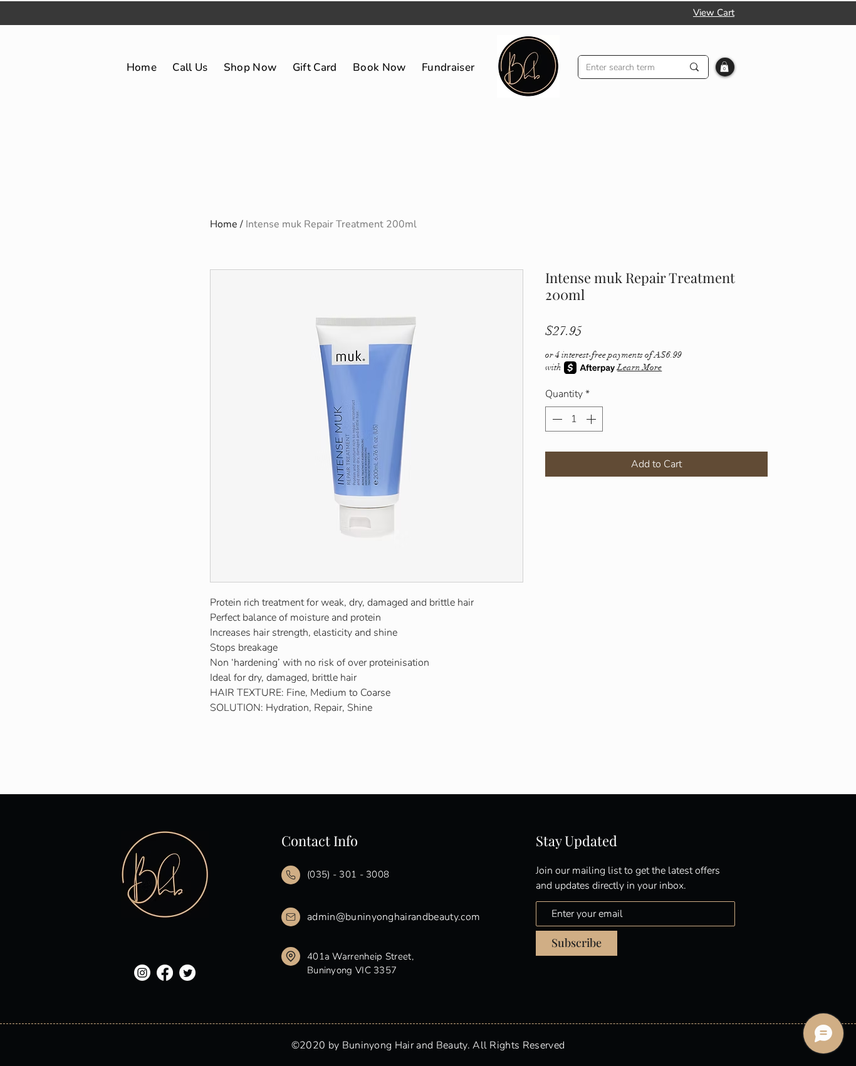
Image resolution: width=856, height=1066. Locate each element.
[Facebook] (165, 973)
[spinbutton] (574, 419)
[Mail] (290, 875)
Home (223, 224)
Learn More (639, 367)
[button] (724, 66)
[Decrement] (556, 419)
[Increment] (592, 419)
